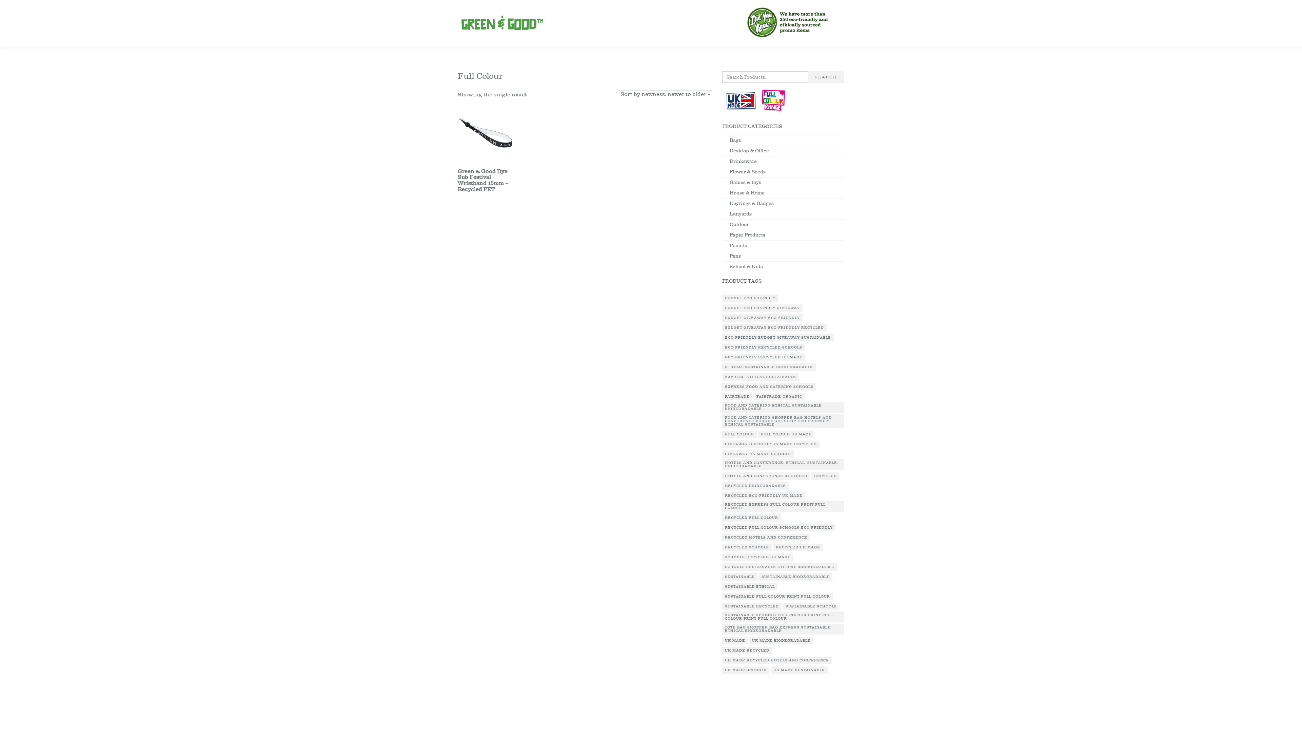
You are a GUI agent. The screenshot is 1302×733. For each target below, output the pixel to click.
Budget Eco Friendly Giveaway (762, 308)
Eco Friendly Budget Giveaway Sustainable (778, 338)
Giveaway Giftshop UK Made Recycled (771, 444)
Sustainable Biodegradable (796, 577)
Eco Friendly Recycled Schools (763, 347)
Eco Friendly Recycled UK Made (764, 357)
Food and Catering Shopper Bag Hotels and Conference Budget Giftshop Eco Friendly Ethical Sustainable (778, 421)
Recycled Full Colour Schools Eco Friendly (779, 528)
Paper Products (747, 235)
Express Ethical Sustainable (760, 377)
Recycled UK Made (798, 547)
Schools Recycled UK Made (758, 557)
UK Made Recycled (747, 651)
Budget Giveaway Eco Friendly (762, 318)
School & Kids (746, 266)
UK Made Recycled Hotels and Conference (777, 660)
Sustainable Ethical (750, 587)
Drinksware (743, 161)
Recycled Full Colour (751, 518)
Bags (735, 140)
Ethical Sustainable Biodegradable (769, 367)
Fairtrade (737, 397)
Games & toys (745, 182)
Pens (735, 256)
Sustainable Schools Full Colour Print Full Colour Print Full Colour (779, 617)
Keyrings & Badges (752, 203)
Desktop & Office (749, 151)
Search (826, 77)
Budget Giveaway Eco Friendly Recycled (774, 328)
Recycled (825, 476)
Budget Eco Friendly (750, 298)
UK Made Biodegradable (781, 641)
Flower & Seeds (748, 172)
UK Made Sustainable (799, 670)
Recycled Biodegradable (755, 486)
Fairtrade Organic (779, 397)
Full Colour (739, 434)
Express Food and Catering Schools (769, 387)
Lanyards (741, 214)
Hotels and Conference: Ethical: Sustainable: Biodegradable (782, 464)
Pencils (738, 245)
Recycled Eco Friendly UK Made (764, 496)
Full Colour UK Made (786, 434)
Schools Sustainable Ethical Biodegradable (779, 567)
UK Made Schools (746, 670)
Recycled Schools (747, 547)
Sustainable (740, 577)
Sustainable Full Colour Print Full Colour (777, 597)
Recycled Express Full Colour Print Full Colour (775, 506)
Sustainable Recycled (752, 606)
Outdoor (739, 224)
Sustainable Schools (811, 606)
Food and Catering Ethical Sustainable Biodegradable (773, 407)
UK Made (735, 641)
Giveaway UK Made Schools (758, 454)
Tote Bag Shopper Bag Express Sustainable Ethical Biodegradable (778, 629)
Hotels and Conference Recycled (766, 476)
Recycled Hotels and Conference (766, 537)
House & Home (747, 193)
